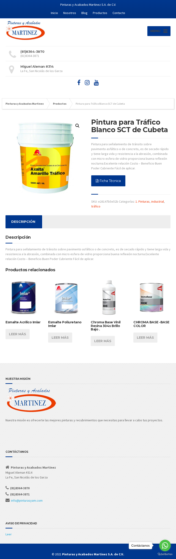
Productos (100, 13)
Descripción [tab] (23, 222)
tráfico (95, 206)
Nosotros (69, 13)
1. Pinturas (142, 201)
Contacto (119, 13)
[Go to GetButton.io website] (165, 554)
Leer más (17, 334)
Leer (9, 534)
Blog (84, 13)
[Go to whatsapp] (165, 545)
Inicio (54, 13)
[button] (77, 126)
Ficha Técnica (110, 181)
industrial (157, 201)
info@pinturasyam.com (27, 500)
